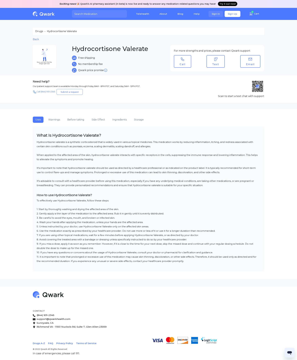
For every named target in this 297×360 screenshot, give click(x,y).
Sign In (216, 13)
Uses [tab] (38, 119)
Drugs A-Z (39, 343)
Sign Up (232, 13)
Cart (255, 13)
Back (36, 39)
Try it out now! (228, 3)
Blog (180, 13)
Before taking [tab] (75, 119)
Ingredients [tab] (119, 119)
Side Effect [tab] (98, 119)
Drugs (39, 31)
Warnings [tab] (54, 119)
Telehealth (142, 13)
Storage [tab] (139, 119)
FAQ (50, 343)
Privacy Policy (64, 343)
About (163, 13)
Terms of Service (86, 343)
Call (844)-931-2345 (46, 91)
